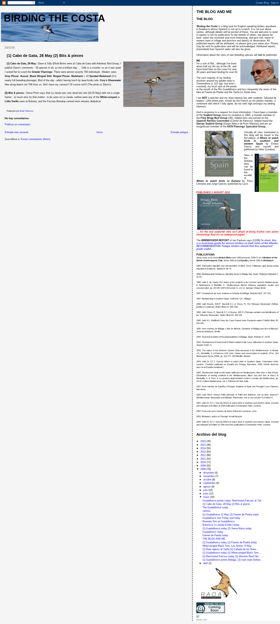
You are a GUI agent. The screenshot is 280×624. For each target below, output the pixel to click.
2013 (203, 451)
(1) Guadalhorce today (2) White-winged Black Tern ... (232, 552)
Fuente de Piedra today (215, 535)
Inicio (99, 132)
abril (206, 563)
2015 (203, 444)
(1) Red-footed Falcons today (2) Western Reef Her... (231, 556)
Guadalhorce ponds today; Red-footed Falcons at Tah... (233, 500)
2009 (203, 465)
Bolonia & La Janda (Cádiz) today (220, 524)
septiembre (209, 483)
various (206, 510)
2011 (203, 458)
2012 (203, 455)
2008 (203, 469)
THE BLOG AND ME (213, 538)
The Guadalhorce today (215, 507)
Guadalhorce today (212, 531)
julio (205, 490)
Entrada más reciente (16, 132)
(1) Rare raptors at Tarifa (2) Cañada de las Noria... (230, 549)
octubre (207, 479)
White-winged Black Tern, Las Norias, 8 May (226, 545)
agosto (207, 486)
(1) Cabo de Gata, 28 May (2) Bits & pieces (226, 504)
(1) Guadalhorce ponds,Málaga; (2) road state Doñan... (232, 559)
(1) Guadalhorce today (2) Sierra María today (227, 528)
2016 (203, 441)
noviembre (209, 476)
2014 (203, 448)
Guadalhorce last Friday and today (221, 517)
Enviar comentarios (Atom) (35, 139)
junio (206, 493)
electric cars (201, 620)
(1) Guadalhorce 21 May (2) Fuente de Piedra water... (231, 514)
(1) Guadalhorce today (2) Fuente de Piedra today (229, 542)
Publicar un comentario (17, 124)
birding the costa (54, 18)
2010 (203, 462)
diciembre (209, 472)
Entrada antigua (179, 132)
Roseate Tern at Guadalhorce (218, 521)
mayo (206, 496)
